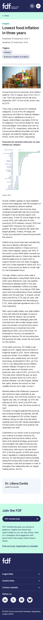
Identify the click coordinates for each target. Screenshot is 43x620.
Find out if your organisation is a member (20, 546)
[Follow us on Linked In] (5, 600)
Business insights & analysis (16, 57)
